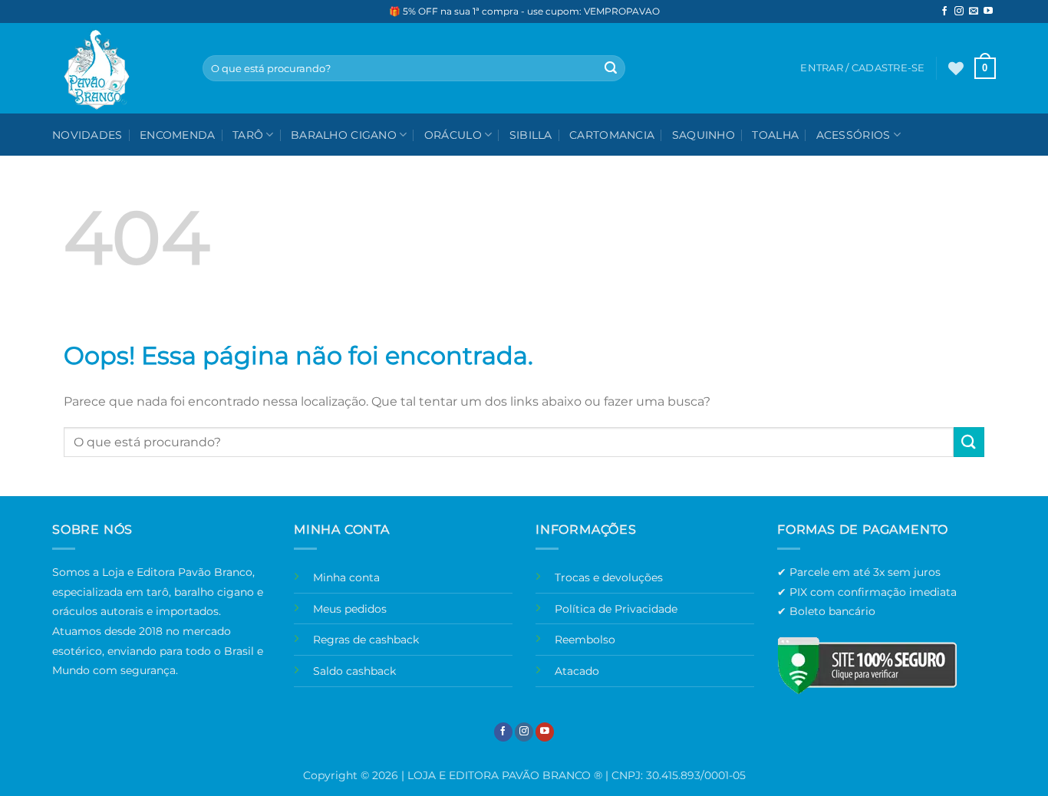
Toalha (775, 135)
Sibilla (530, 135)
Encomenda (178, 135)
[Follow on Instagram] (959, 11)
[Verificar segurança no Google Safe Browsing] (867, 665)
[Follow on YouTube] (988, 11)
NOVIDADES (87, 135)
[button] (985, 68)
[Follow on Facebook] (944, 11)
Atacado (577, 671)
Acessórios (853, 135)
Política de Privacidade (616, 609)
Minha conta (346, 577)
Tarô (247, 135)
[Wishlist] (956, 68)
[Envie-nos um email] (973, 11)
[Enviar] (611, 68)
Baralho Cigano (344, 135)
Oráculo (453, 135)
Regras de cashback (366, 639)
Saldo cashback (354, 671)
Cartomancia (611, 135)
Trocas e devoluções (609, 577)
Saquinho (703, 135)
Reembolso (585, 639)
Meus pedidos (350, 609)
